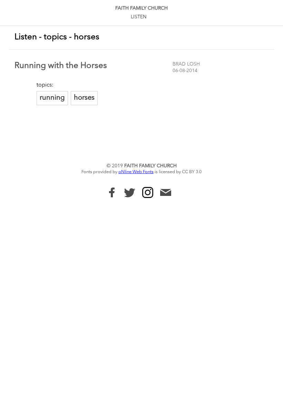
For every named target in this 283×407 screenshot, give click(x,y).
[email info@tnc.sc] (165, 193)
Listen (139, 16)
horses (84, 98)
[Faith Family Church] (111, 192)
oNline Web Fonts (136, 172)
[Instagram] (147, 192)
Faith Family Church (141, 8)
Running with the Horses (60, 66)
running (52, 98)
